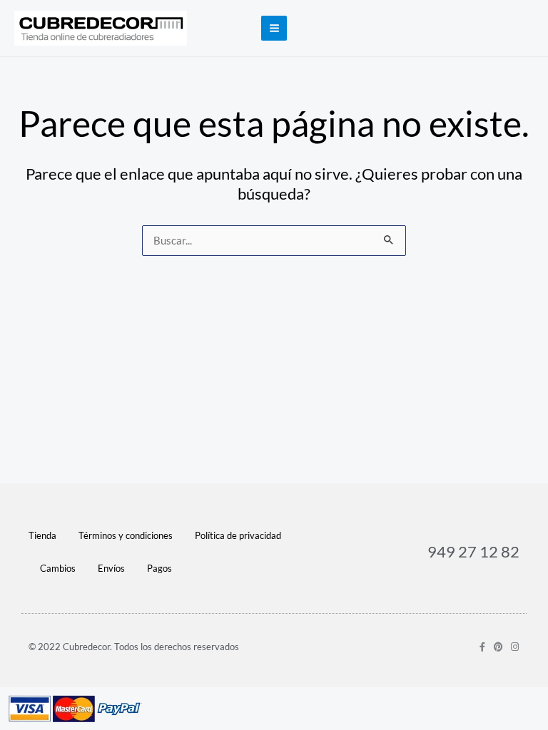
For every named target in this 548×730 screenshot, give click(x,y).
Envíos (111, 568)
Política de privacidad (238, 535)
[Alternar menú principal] (273, 28)
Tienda (42, 535)
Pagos (159, 568)
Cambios (58, 568)
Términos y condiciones (125, 535)
